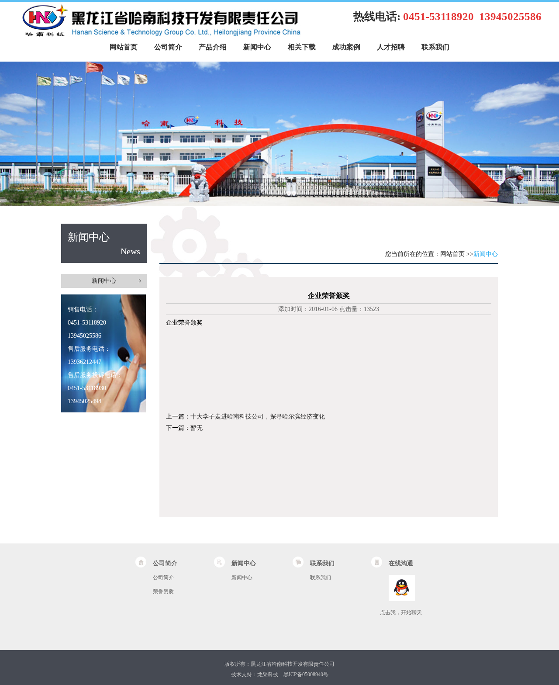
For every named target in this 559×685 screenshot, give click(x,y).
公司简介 (168, 47)
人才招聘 (391, 47)
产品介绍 (213, 47)
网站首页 (124, 47)
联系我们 (435, 47)
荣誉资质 (163, 591)
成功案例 (346, 47)
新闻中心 (257, 47)
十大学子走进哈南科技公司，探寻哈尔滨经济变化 (257, 416)
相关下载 (302, 47)
